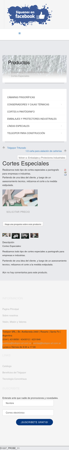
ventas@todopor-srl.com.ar (47, 343)
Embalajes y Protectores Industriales (29, 72)
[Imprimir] (65, 172)
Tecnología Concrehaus (14, 378)
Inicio (10, 68)
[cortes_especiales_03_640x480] (16, 236)
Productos (21, 68)
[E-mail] (65, 175)
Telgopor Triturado (16, 147)
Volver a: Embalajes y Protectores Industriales (42, 157)
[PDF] (65, 169)
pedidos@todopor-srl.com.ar (16, 343)
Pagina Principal (10, 309)
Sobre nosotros (10, 315)
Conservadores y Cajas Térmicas (28, 104)
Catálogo (7, 366)
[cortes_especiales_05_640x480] (35, 235)
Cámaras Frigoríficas (21, 97)
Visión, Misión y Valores (14, 321)
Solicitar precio (18, 211)
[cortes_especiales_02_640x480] (7, 234)
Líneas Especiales (18, 125)
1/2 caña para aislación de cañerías (44, 150)
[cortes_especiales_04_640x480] (25, 236)
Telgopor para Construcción (26, 133)
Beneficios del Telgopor (14, 372)
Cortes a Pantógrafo (21, 111)
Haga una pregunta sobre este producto (23, 224)
